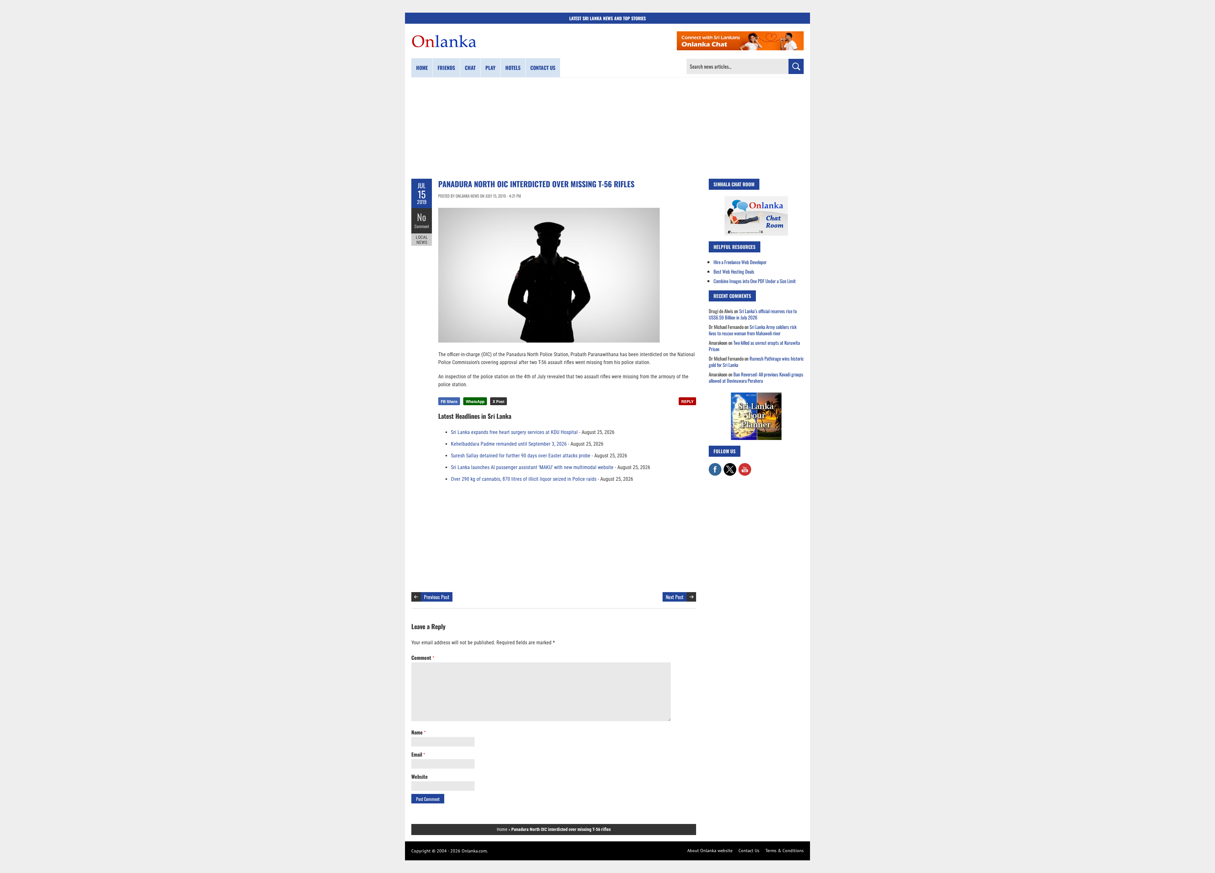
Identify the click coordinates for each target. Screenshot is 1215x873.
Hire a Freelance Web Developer (740, 261)
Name (418, 732)
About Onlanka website (709, 850)
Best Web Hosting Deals (733, 271)
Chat (470, 67)
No (421, 216)
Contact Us (748, 850)
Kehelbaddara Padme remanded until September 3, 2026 (509, 444)
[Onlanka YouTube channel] (744, 466)
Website (419, 776)
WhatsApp (475, 401)
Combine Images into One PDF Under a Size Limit (754, 280)
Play (490, 67)
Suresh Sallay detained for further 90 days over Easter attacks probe (520, 456)
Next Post (674, 597)
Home (422, 67)
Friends (446, 67)
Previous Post (436, 597)
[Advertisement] (607, 128)
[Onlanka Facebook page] (715, 466)
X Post (498, 401)
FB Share (449, 401)
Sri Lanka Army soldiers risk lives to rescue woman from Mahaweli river (752, 330)
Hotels (512, 67)
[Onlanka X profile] (730, 466)
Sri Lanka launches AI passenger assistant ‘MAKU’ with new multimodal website (532, 467)
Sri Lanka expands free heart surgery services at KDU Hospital (514, 432)
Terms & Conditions (784, 850)
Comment (421, 226)
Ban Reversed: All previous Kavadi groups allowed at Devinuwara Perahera (756, 377)
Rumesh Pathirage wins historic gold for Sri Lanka (756, 361)
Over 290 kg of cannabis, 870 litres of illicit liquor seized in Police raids (523, 479)
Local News (422, 240)
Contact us (542, 67)
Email (418, 754)
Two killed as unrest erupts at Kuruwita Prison (754, 345)
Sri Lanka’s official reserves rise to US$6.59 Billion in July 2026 (753, 314)
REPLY (687, 401)
